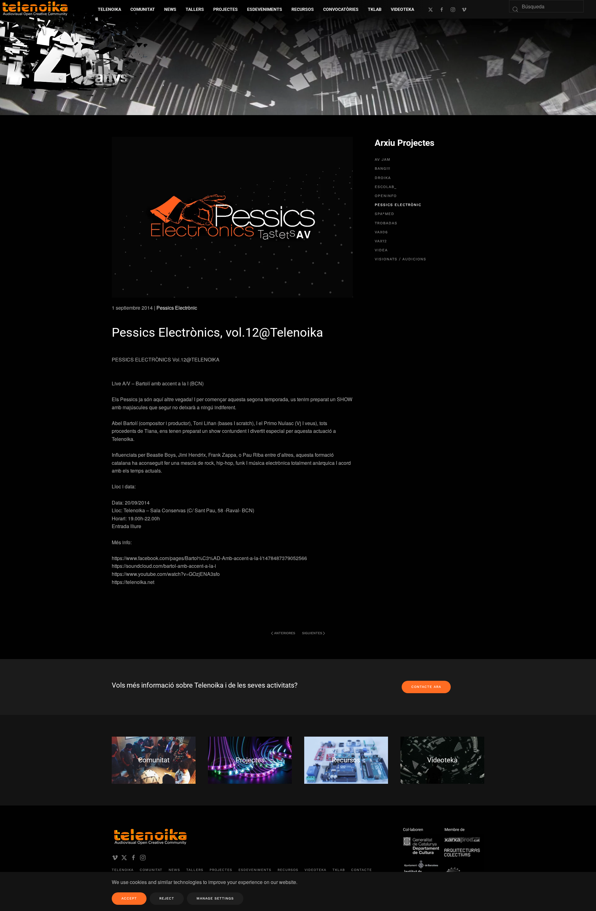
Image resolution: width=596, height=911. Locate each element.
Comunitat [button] (142, 9)
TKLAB (338, 870)
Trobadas (386, 223)
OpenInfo (386, 196)
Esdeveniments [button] (264, 9)
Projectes (221, 870)
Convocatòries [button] (341, 9)
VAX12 (381, 241)
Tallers (195, 9)
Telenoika (122, 870)
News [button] (170, 9)
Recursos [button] (302, 9)
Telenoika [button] (109, 9)
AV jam (382, 159)
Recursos (288, 870)
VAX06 (381, 232)
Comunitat (151, 870)
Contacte (361, 870)
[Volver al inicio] (85, 52)
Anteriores (284, 633)
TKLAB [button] (375, 9)
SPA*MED (384, 214)
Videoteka (402, 9)
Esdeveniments (254, 870)
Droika (383, 178)
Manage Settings (215, 898)
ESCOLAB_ (385, 187)
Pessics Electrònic (176, 307)
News (174, 870)
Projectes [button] (225, 9)
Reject (166, 898)
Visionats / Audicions (400, 259)
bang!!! (382, 168)
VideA (381, 250)
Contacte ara (426, 687)
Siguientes (312, 633)
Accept (129, 898)
